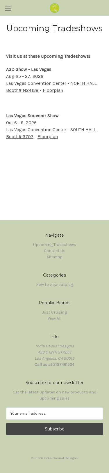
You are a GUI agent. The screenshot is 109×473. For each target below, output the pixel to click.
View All (54, 318)
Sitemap (54, 256)
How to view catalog (54, 284)
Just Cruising (54, 312)
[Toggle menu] (8, 8)
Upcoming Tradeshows (54, 244)
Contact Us (54, 250)
